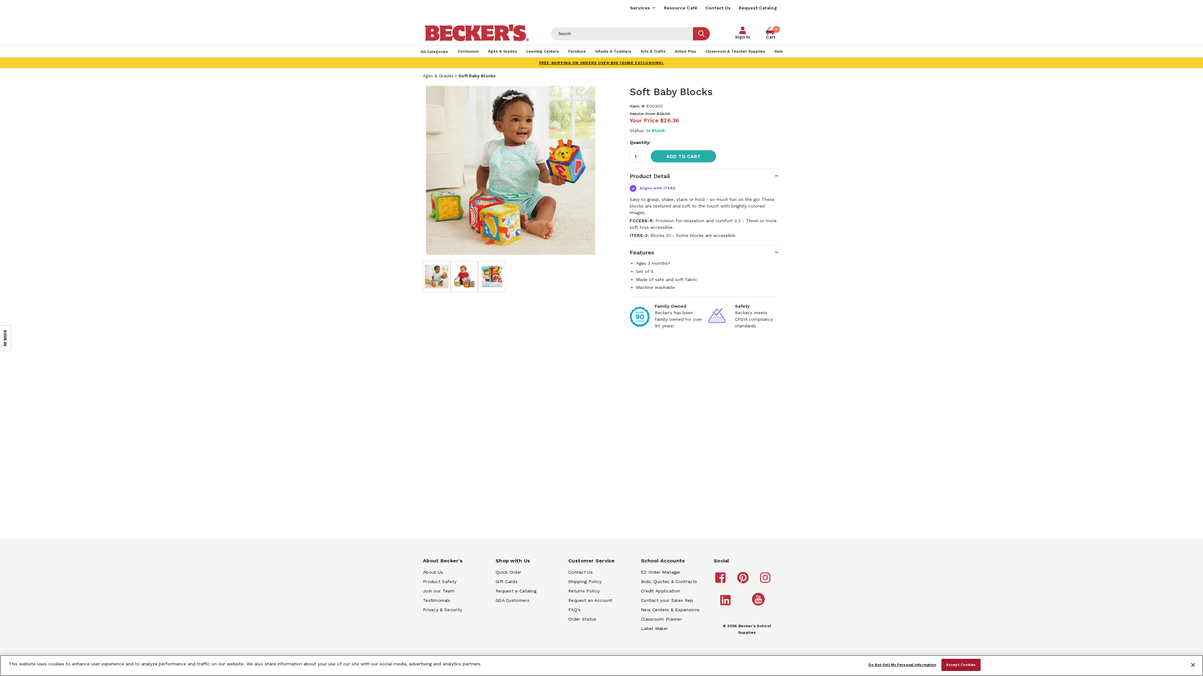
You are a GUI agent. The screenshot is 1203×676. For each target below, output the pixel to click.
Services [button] (640, 7)
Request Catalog (758, 7)
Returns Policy (584, 590)
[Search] (701, 33)
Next (589, 170)
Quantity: (640, 142)
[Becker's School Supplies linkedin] (726, 603)
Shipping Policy (585, 581)
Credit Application (660, 590)
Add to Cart (683, 156)
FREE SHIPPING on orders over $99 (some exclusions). (601, 63)
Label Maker (654, 628)
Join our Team (439, 590)
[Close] (1193, 665)
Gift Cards (507, 581)
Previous (432, 170)
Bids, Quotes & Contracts (669, 581)
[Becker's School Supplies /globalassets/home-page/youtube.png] (759, 605)
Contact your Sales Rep (667, 600)
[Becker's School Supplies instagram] (766, 580)
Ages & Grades (438, 75)
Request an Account (590, 600)
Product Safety (439, 581)
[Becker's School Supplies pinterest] (744, 580)
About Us (433, 572)
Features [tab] (642, 252)
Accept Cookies (961, 664)
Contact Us (718, 7)
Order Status (582, 619)
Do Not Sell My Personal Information (902, 664)
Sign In (742, 36)
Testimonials (436, 600)
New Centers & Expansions (670, 609)
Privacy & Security (442, 609)
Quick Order (508, 572)
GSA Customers (512, 600)
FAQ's (574, 609)
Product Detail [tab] (650, 176)
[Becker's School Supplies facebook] (721, 580)
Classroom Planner (661, 619)
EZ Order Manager (661, 572)
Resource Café (681, 7)
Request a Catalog (516, 590)
